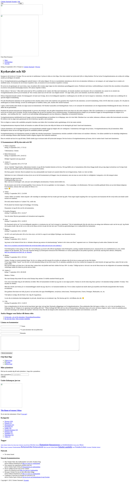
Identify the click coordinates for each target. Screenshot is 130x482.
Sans (45, 447)
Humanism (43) (9, 425)
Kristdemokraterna (68, 445)
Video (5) (7, 437)
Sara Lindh (48, 447)
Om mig (7, 63)
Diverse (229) (9, 421)
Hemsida (23, 333)
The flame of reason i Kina (11, 410)
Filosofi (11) (8, 423)
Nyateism (6, 447)
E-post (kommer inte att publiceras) (31, 329)
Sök (19, 1)
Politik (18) (8, 428)
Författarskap (8, 62)
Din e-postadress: (6, 374)
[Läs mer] (24, 414)
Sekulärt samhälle (65, 447)
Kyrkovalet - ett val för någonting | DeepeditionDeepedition (22, 317)
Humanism (44, 444)
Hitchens (37, 444)
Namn (22, 326)
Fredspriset (21, 444)
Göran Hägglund (27, 444)
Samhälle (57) (9, 433)
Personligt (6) (9, 426)
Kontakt (14, 1)
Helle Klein (32, 445)
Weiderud (98, 447)
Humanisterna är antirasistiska (31, 467)
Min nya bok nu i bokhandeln (31, 463)
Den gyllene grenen (15, 444)
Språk (74, 447)
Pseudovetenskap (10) (11, 430)
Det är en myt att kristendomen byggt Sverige (36, 477)
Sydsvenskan (88, 447)
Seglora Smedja (54, 447)
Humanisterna (54, 445)
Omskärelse (10, 447)
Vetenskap (94, 447)
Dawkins (9, 444)
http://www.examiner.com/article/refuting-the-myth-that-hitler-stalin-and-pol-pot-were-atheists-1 (33, 245)
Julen (61, 444)
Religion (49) (9, 431)
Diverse (37, 67)
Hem (6, 60)
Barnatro (5, 444)
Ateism (2, 444)
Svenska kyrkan (80, 447)
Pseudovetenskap (17, 447)
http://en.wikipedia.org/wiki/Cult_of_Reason (18, 252)
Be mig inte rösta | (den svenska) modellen (17, 319)
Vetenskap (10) (9, 435)
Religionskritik (38, 447)
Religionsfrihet (27, 447)
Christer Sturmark (6, 1)
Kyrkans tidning (76, 444)
